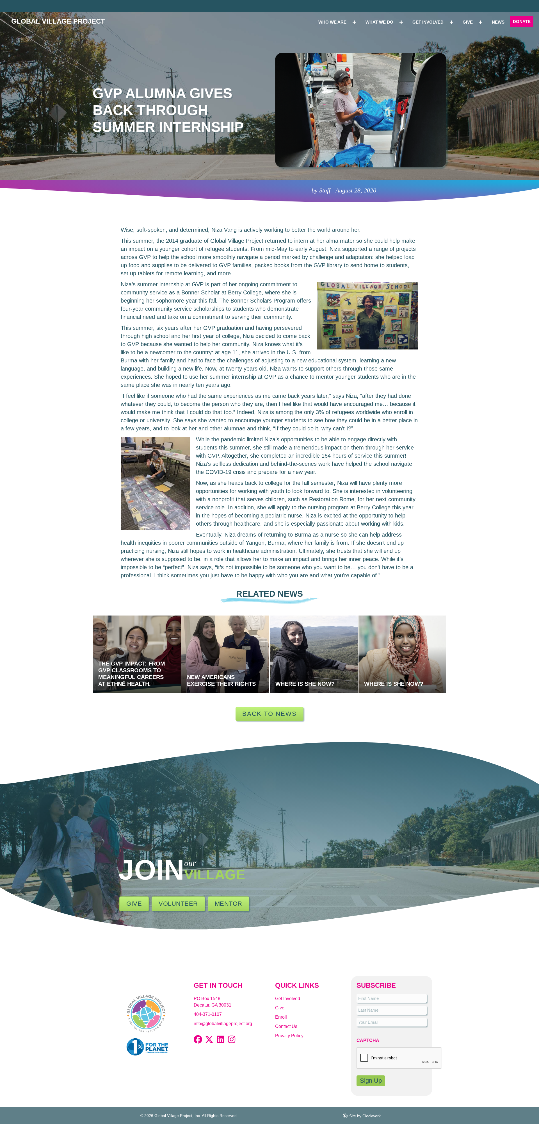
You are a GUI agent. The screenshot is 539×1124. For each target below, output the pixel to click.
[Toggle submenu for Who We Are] (354, 22)
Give (279, 1007)
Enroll (281, 1017)
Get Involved (287, 998)
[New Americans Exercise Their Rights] (225, 654)
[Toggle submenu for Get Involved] (451, 22)
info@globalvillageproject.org (223, 1023)
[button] (198, 1039)
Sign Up (371, 1080)
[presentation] (399, 1058)
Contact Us (286, 1026)
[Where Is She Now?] (314, 654)
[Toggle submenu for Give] (480, 22)
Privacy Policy (289, 1035)
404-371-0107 (208, 1014)
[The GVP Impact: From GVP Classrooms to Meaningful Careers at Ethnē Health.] (137, 654)
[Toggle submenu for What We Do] (401, 22)
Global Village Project (58, 21)
